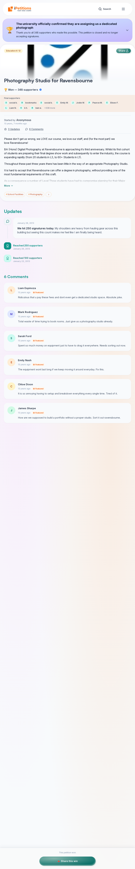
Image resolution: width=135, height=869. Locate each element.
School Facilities (14, 194)
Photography (35, 194)
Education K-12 (13, 51)
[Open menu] (123, 9)
